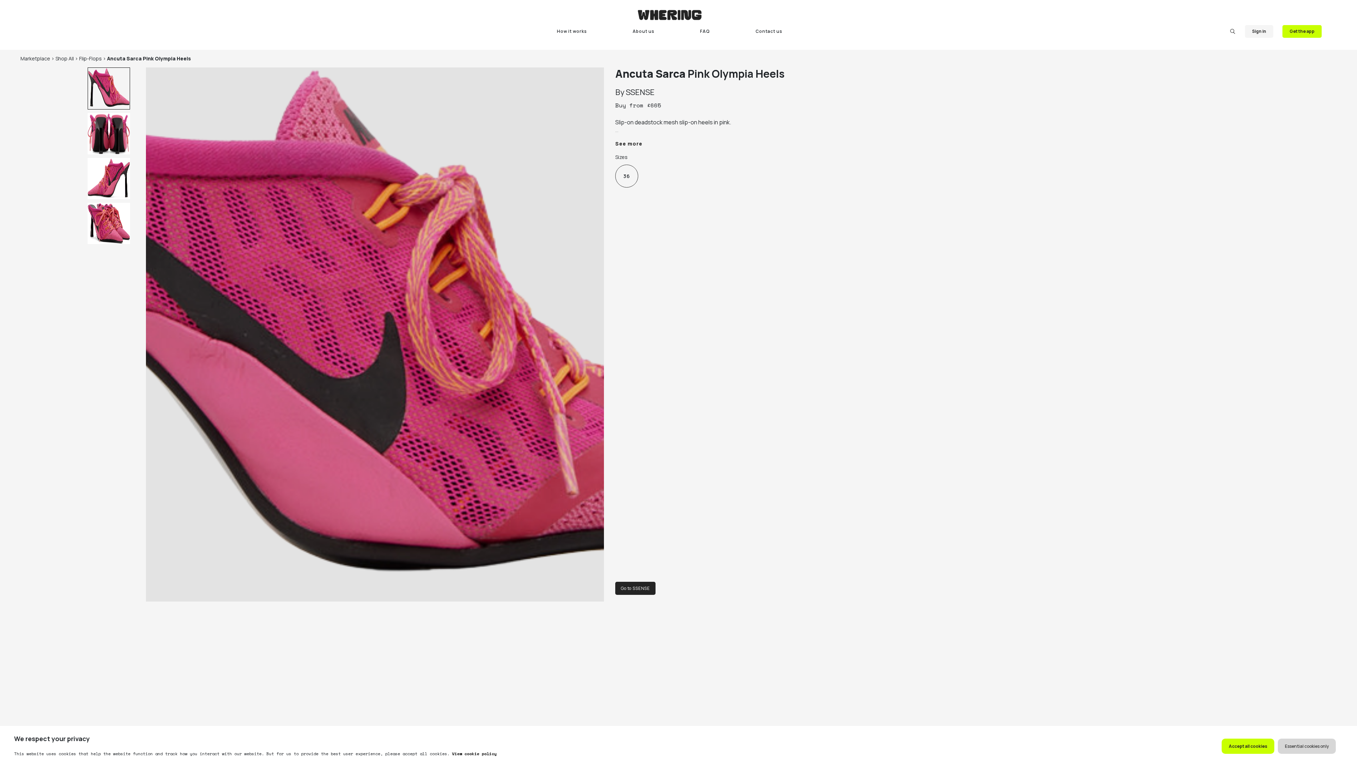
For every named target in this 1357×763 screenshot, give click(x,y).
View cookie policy (473, 754)
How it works (572, 31)
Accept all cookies (1248, 746)
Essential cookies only (1307, 746)
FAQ (705, 31)
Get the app (1302, 31)
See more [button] (628, 143)
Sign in (1259, 31)
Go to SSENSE (635, 588)
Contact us (769, 31)
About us (643, 31)
